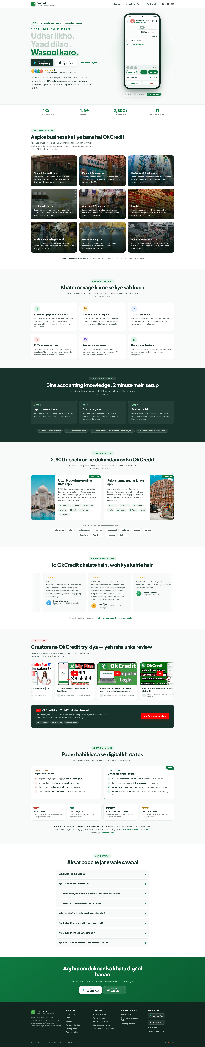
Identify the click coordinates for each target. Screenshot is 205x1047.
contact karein (107, 833)
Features (118, 4)
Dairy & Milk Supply (92, 239)
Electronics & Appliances (144, 173)
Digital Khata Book (100, 1021)
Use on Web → (153, 1027)
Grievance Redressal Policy (129, 1019)
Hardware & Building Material (49, 239)
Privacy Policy (72, 1028)
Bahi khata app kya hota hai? (72, 874)
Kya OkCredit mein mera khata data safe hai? (81, 923)
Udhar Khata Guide (134, 4)
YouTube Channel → (156, 1031)
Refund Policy (72, 1032)
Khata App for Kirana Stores (104, 1028)
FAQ (148, 829)
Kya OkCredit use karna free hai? (75, 883)
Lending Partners (128, 1023)
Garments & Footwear (93, 206)
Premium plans (131, 829)
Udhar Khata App (100, 1014)
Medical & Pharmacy (44, 206)
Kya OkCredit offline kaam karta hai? (77, 933)
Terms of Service (73, 1025)
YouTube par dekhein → (155, 716)
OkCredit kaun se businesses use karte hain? (81, 903)
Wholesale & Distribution (144, 239)
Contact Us (71, 1014)
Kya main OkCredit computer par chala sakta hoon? (84, 942)
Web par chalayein (90, 62)
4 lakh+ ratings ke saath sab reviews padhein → (116, 618)
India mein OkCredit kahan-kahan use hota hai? (82, 913)
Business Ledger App (101, 1025)
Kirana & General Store (45, 173)
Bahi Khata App (99, 1018)
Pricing (69, 1021)
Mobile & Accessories (93, 173)
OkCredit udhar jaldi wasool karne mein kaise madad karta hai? (89, 893)
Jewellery (136, 206)
